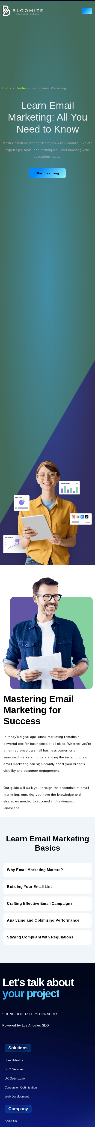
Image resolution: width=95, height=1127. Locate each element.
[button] (47, 870)
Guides (21, 88)
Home (7, 88)
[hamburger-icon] (87, 11)
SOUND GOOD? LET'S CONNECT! (29, 1014)
